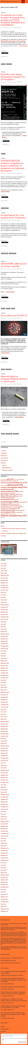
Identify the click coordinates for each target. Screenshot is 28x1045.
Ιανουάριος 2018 (4, 797)
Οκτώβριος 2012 (4, 899)
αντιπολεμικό (4, 485)
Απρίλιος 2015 (4, 870)
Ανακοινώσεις (4, 479)
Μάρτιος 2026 (4, 573)
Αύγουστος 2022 (4, 677)
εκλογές (8, 308)
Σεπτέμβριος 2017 (4, 806)
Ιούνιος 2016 (3, 838)
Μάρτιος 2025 (4, 602)
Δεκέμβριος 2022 (4, 668)
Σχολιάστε (20, 27)
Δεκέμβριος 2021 (4, 697)
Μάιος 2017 (3, 814)
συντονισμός (7, 512)
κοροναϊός (8, 369)
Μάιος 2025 (3, 597)
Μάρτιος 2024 (4, 631)
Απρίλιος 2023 (4, 658)
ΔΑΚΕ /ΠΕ (4, 465)
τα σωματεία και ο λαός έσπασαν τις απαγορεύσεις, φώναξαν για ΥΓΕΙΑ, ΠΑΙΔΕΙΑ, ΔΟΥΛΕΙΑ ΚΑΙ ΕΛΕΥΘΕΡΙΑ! (13, 20)
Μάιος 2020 (3, 738)
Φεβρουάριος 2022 (5, 692)
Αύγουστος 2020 (4, 736)
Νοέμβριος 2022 (4, 670)
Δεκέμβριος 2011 (4, 911)
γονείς (20, 491)
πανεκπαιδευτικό (5, 505)
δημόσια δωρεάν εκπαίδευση (8, 494)
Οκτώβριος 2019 (4, 755)
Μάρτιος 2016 (4, 845)
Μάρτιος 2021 (4, 719)
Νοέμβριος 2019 (4, 753)
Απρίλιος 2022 (4, 687)
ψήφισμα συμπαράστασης (13, 516)
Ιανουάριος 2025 (4, 607)
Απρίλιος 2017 (4, 816)
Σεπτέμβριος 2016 (4, 833)
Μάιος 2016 (3, 840)
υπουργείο (4, 513)
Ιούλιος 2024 (3, 621)
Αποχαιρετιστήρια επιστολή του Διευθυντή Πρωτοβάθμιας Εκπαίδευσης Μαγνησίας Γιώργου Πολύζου (14, 980)
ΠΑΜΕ (22, 479)
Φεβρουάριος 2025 (5, 604)
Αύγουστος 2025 (4, 590)
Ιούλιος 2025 (3, 592)
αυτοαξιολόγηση (7, 489)
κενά (16, 499)
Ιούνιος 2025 (3, 595)
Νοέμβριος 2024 (4, 612)
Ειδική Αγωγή (9, 433)
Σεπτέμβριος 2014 (4, 887)
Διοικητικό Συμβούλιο (12, 27)
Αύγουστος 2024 (4, 619)
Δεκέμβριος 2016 (4, 826)
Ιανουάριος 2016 (4, 850)
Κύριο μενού (26, 1)
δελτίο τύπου (10, 493)
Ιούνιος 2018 (3, 784)
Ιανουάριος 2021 (4, 724)
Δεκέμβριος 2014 (4, 879)
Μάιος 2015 (3, 867)
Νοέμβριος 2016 (4, 828)
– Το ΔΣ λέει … (4, 450)
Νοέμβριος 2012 (4, 896)
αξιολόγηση (15, 485)
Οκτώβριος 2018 (4, 780)
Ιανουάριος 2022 (4, 694)
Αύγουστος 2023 (4, 648)
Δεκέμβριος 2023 (4, 638)
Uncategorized (4, 453)
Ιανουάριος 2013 (4, 894)
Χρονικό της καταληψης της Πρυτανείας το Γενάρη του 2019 (13, 533)
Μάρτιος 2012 (4, 906)
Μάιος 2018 (3, 787)
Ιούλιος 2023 (3, 651)
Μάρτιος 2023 (4, 660)
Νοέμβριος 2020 (4, 728)
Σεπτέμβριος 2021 (4, 704)
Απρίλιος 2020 (4, 741)
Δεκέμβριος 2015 (4, 853)
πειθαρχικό (4, 506)
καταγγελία (7, 499)
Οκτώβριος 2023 (4, 643)
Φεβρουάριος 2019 (5, 770)
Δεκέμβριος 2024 (4, 609)
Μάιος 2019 (3, 763)
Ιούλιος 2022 (3, 680)
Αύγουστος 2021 (4, 707)
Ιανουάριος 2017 (4, 823)
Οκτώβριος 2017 (4, 804)
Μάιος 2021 (3, 714)
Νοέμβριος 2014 (4, 882)
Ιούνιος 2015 (3, 865)
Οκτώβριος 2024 (4, 614)
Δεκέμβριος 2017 (4, 799)
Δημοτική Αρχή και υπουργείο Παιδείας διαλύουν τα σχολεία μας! (14, 379)
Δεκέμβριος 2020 (4, 726)
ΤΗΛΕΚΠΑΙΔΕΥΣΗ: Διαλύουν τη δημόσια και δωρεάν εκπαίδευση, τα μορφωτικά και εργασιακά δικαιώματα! (12, 165)
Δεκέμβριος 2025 (4, 580)
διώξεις (4, 496)
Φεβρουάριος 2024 (5, 634)
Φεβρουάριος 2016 (5, 848)
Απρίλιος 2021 (4, 716)
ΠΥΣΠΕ (13, 308)
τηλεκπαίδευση (5, 208)
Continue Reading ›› (5, 191)
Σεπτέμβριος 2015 (4, 860)
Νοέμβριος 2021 (4, 699)
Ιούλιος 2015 (3, 862)
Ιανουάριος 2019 (4, 772)
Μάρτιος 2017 (4, 819)
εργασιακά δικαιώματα (8, 497)
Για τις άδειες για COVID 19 (14, 315)
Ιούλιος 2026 (3, 563)
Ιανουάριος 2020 (4, 748)
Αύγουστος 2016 (4, 836)
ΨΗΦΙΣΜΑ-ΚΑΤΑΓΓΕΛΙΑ (17, 958)
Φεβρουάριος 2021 (5, 721)
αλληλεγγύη (6, 482)
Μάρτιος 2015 (4, 872)
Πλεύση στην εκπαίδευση (7, 470)
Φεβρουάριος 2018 (5, 794)
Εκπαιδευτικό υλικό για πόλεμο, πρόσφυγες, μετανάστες (14, 528)
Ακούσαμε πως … (4, 455)
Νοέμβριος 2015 (4, 855)
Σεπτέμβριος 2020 (4, 733)
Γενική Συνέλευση (4, 458)
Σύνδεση (2, 1026)
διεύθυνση (19, 494)
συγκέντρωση (8, 510)
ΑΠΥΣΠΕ (3, 308)
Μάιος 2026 (3, 568)
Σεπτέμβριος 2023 (4, 646)
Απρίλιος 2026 (4, 570)
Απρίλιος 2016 (4, 843)
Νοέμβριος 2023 (4, 641)
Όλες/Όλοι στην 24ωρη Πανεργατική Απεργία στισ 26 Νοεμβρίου (13, 77)
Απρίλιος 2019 (4, 765)
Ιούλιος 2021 (3, 709)
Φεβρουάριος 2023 (5, 663)
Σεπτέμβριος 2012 (4, 901)
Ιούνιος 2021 (3, 711)
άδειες (3, 369)
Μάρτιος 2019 (4, 767)
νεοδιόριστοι (6, 504)
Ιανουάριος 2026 (4, 578)
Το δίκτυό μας (5, 531)
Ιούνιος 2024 (3, 624)
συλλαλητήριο (19, 510)
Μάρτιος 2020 (4, 743)
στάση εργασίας (14, 508)
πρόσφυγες (4, 508)
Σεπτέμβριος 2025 (4, 587)
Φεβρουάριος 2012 (5, 909)
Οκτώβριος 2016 (4, 831)
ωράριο (3, 517)
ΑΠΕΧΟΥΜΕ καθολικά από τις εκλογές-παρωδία (14, 264)
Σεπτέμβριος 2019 (4, 758)
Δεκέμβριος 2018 (4, 775)
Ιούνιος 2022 (3, 682)
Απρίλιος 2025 (4, 599)
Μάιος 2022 (3, 685)
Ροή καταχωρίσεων (5, 1029)
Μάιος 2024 (3, 626)
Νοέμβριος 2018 (4, 777)
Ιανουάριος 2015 (4, 877)
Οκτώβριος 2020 (4, 731)
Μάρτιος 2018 (4, 792)
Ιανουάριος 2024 (4, 636)
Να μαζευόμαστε (4, 460)
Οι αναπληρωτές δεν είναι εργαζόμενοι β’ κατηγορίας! (13, 216)
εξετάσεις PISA (19, 496)
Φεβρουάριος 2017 (5, 821)
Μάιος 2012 (3, 904)
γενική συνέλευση (9, 491)
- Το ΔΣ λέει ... (3, 12)
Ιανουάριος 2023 (4, 665)
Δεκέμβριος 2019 (4, 750)
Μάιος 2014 (3, 892)
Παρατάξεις (3, 462)
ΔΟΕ (10, 479)
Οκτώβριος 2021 (4, 702)
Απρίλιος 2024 (4, 629)
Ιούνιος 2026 (3, 565)
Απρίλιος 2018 (4, 789)
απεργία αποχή (19, 487)
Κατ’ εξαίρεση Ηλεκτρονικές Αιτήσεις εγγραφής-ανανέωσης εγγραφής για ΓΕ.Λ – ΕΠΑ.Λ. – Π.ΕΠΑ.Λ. (14, 1014)
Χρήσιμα (2, 526)
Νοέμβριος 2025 (4, 582)
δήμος (3, 433)
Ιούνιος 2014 (3, 889)
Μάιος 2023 (3, 655)
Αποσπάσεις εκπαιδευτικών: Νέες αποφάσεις (13, 987)
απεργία (3, 153)
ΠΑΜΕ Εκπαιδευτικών (6, 467)
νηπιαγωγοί (16, 433)
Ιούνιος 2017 (3, 811)
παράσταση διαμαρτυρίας (16, 505)
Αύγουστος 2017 (4, 809)
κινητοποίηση (9, 502)
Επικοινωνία (3, 535)
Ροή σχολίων (3, 1031)
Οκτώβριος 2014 (4, 884)
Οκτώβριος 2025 (4, 585)
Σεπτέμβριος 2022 (4, 675)
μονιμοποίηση (22, 502)
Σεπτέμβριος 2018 (4, 782)
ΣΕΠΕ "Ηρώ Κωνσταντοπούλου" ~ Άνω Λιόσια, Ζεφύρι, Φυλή (11, 1)
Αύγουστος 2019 (4, 760)
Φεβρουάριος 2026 (5, 575)
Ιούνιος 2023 (3, 653)
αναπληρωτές (5, 253)
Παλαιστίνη (4, 480)
